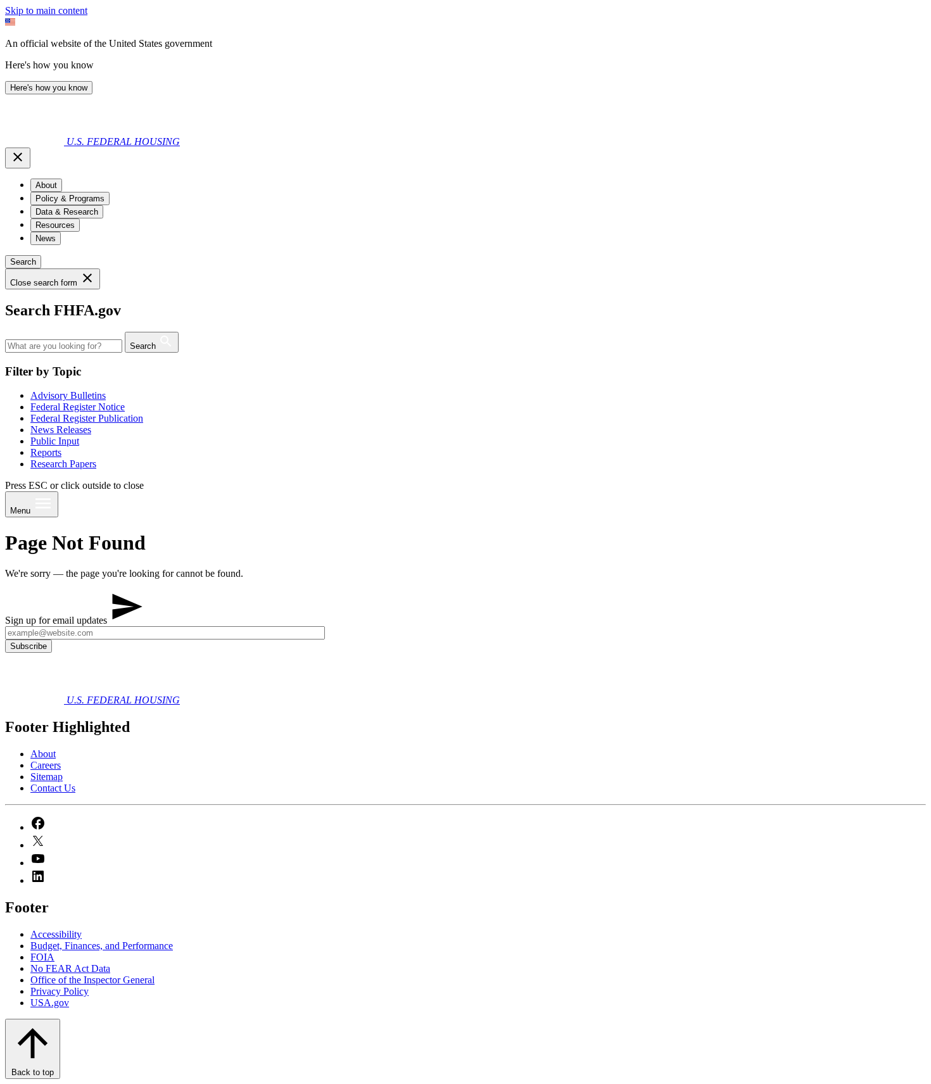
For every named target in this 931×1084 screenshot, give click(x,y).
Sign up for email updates (57, 620)
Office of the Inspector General (92, 979)
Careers (45, 765)
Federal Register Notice (77, 406)
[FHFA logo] (35, 141)
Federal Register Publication (86, 418)
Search (23, 262)
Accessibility (56, 934)
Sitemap (46, 776)
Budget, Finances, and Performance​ (101, 945)
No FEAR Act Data (70, 968)
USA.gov (49, 1002)
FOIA (42, 957)
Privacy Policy (59, 991)
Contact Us (52, 788)
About (43, 753)
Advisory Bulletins (68, 395)
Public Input (54, 441)
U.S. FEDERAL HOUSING (123, 141)
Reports (45, 452)
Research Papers (63, 463)
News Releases (60, 429)
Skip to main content (46, 10)
